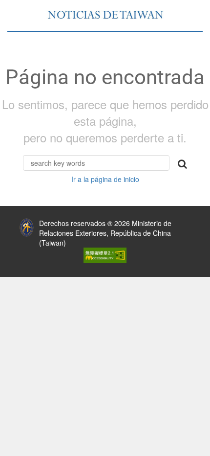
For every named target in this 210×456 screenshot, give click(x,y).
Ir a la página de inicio (105, 179)
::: (7, 221)
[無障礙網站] (105, 254)
